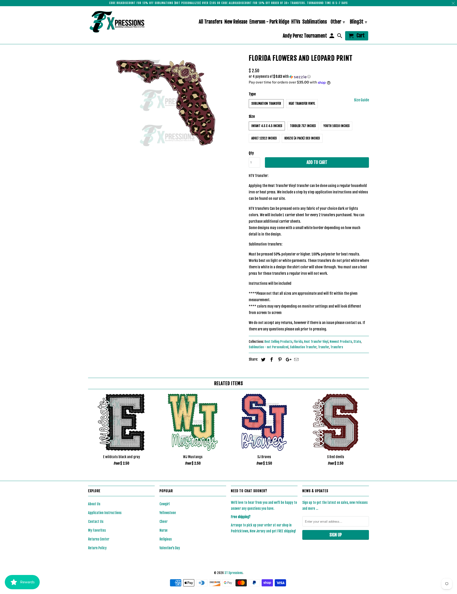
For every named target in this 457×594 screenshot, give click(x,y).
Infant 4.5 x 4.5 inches (266, 126)
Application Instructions (104, 513)
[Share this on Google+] (287, 359)
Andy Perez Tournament (305, 36)
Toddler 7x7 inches (303, 126)
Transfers (336, 347)
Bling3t (358, 22)
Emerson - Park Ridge (269, 22)
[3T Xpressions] (121, 22)
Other (338, 22)
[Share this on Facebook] (271, 359)
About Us (94, 504)
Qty (251, 153)
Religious (165, 539)
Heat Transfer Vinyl (302, 103)
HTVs (295, 22)
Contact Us (95, 522)
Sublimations (314, 22)
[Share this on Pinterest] (279, 359)
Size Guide (361, 100)
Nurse (163, 530)
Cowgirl (164, 504)
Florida (298, 342)
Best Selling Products (278, 342)
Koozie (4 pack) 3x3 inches (302, 138)
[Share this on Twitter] (262, 359)
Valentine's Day (169, 548)
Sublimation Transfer (266, 103)
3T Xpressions (233, 573)
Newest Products (341, 342)
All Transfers (210, 22)
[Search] (340, 36)
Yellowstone (167, 513)
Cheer (163, 522)
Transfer (323, 347)
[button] (309, 76)
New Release (235, 22)
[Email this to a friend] (295, 359)
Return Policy (97, 548)
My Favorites (97, 530)
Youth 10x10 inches (336, 126)
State (357, 342)
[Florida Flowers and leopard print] (166, 102)
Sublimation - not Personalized (268, 347)
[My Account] (332, 36)
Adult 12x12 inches (264, 138)
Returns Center (98, 539)
